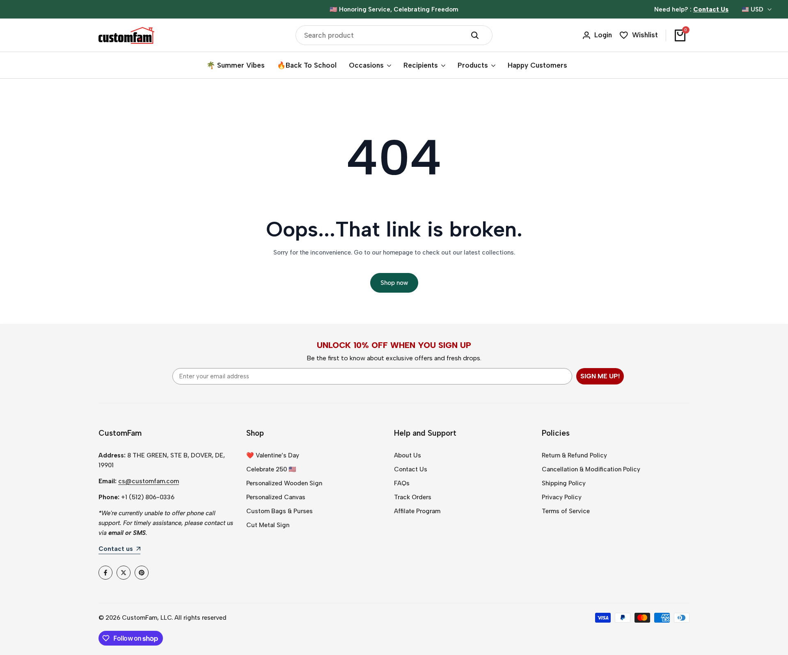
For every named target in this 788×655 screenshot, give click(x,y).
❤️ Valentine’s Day (272, 455)
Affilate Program (417, 511)
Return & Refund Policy (574, 455)
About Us (407, 455)
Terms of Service (566, 511)
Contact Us (410, 469)
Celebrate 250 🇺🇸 (271, 469)
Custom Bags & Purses (279, 511)
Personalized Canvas (275, 497)
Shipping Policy (564, 483)
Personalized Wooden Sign (284, 483)
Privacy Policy (562, 497)
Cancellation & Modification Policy (591, 469)
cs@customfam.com (148, 481)
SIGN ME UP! (600, 376)
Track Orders (412, 497)
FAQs (402, 483)
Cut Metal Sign (267, 525)
